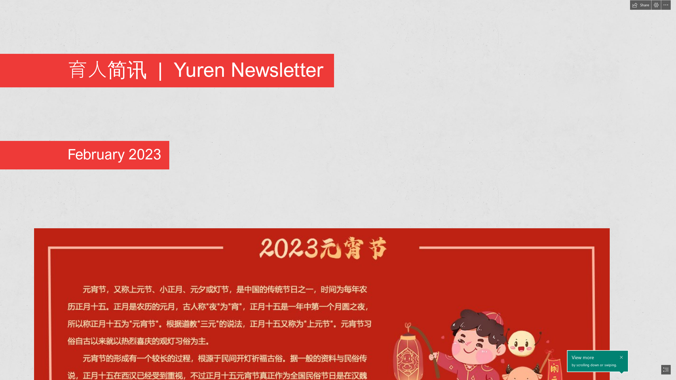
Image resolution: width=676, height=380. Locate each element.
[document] (338, 190)
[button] (640, 5)
